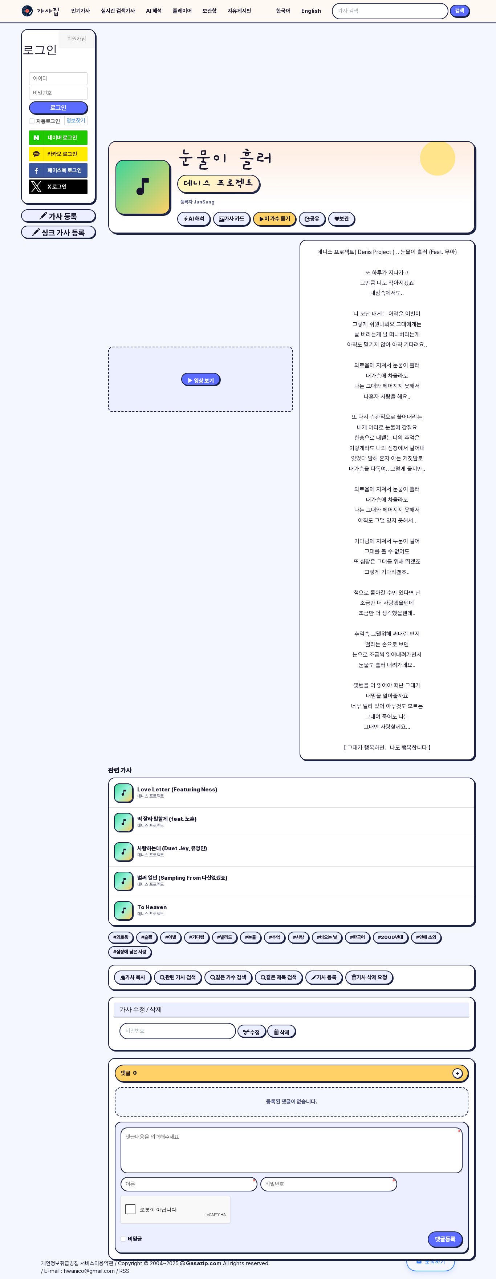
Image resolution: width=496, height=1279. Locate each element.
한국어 (283, 11)
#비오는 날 (327, 937)
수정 (254, 1032)
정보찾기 (75, 120)
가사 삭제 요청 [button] (372, 977)
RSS (124, 1271)
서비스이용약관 (96, 1263)
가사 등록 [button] (62, 216)
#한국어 (357, 937)
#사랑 (298, 937)
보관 (344, 218)
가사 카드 (234, 218)
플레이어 (182, 11)
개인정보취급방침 (60, 1263)
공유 (315, 218)
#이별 (170, 937)
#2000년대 (390, 937)
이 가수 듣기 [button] (277, 218)
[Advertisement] (291, 83)
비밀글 (135, 1239)
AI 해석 (154, 11)
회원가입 (76, 39)
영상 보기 (203, 381)
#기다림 (196, 937)
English (311, 11)
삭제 (284, 1032)
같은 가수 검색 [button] (231, 977)
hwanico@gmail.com (89, 1271)
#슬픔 (146, 937)
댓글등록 (445, 1239)
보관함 (210, 11)
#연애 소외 (426, 937)
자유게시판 (239, 11)
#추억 (274, 937)
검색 (459, 11)
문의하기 (435, 1261)
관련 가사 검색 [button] (180, 977)
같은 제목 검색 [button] (281, 977)
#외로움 (120, 937)
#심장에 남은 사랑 (129, 952)
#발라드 (224, 937)
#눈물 (250, 937)
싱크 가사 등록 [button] (62, 232)
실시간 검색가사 (118, 11)
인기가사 (80, 11)
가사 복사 (135, 977)
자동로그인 (48, 121)
